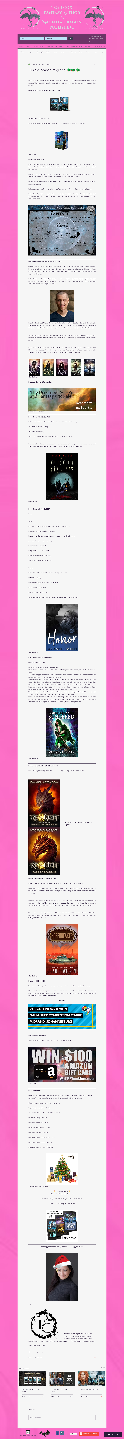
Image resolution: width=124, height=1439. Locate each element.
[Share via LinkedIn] (38, 1352)
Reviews (88, 52)
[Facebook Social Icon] (57, 1433)
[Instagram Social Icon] (62, 1433)
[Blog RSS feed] (18, 33)
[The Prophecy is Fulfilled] (91, 1378)
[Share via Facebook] (29, 1352)
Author (55, 52)
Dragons (63, 52)
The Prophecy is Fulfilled (89, 1389)
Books (48, 52)
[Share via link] (42, 1352)
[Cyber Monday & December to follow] (32, 1378)
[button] (102, 52)
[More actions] (94, 65)
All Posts (21, 52)
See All (103, 1368)
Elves (80, 52)
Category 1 (30, 52)
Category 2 (40, 52)
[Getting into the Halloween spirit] (62, 1378)
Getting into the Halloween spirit (60, 1390)
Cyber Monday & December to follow (32, 1390)
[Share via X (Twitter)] (34, 1352)
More (95, 52)
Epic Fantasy (72, 52)
